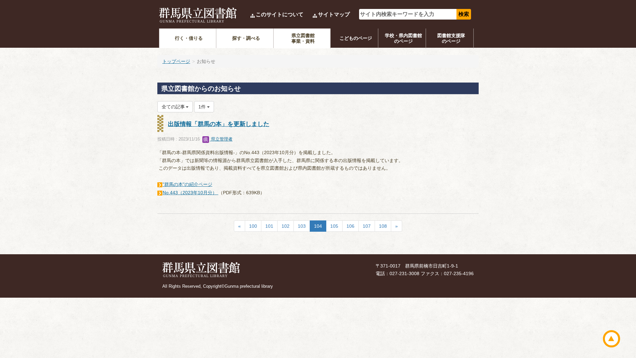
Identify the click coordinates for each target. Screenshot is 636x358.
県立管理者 (221, 139)
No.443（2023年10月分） (190, 192)
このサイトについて (279, 14)
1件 (202, 106)
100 (253, 226)
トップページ (176, 61)
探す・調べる (246, 38)
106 (350, 226)
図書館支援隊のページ (451, 38)
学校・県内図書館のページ (403, 38)
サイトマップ (334, 14)
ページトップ (611, 338)
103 (302, 226)
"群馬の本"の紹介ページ (187, 184)
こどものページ (356, 38)
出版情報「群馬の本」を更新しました (218, 124)
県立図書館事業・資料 (303, 38)
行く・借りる (189, 38)
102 (286, 226)
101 (269, 226)
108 (383, 226)
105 (334, 226)
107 (367, 226)
